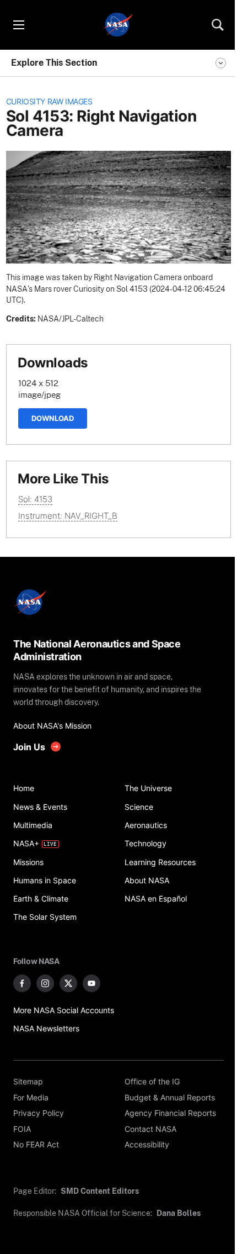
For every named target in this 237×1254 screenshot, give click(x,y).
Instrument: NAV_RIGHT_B (67, 515)
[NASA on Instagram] (45, 983)
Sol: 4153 (35, 499)
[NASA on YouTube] (91, 983)
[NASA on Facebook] (22, 983)
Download (52, 418)
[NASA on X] (68, 983)
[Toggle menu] (18, 25)
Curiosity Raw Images (49, 101)
